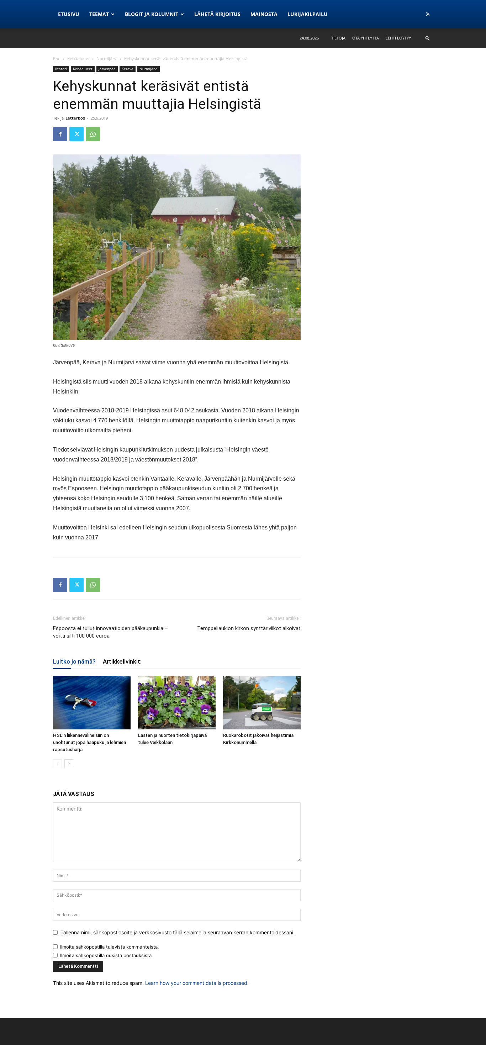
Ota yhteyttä (365, 38)
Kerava (127, 68)
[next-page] (68, 763)
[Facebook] (60, 134)
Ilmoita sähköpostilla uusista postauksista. (106, 955)
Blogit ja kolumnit (151, 14)
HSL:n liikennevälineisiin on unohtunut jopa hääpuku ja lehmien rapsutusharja (89, 742)
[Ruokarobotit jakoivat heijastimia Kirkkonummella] (262, 702)
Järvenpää (107, 68)
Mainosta (264, 14)
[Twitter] (76, 134)
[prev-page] (57, 763)
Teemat (99, 14)
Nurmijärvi (106, 59)
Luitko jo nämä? (74, 661)
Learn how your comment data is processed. (197, 983)
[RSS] (427, 14)
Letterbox (75, 118)
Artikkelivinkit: (122, 661)
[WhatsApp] (93, 134)
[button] (427, 38)
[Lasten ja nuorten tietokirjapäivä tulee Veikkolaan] (177, 702)
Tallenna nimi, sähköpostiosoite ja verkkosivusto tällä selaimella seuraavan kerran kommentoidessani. (177, 932)
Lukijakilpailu (307, 14)
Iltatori (61, 68)
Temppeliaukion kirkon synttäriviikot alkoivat (249, 628)
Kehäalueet (78, 59)
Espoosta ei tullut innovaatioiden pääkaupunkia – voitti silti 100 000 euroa (110, 632)
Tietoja (338, 38)
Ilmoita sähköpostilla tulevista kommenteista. (109, 947)
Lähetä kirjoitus (217, 14)
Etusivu (68, 14)
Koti (56, 59)
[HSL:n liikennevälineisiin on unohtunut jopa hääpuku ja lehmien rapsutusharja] (92, 702)
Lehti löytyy (398, 38)
